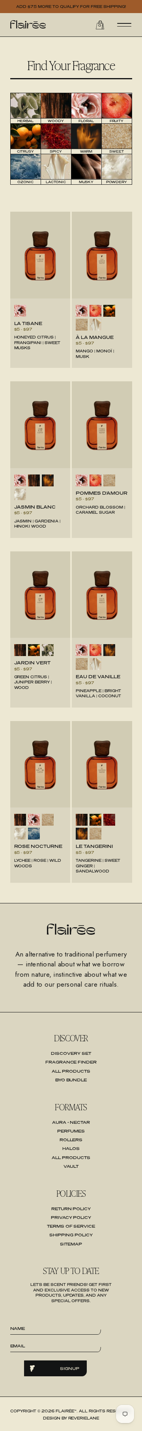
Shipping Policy (71, 1234)
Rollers (71, 1139)
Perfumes (71, 1131)
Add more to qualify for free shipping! (71, 6)
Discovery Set (71, 1053)
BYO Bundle (71, 1079)
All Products (71, 1071)
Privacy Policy (71, 1217)
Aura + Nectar (71, 1122)
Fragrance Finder (71, 1062)
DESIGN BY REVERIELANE (71, 1418)
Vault (71, 1166)
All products (71, 1157)
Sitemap (71, 1244)
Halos (71, 1148)
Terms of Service (71, 1226)
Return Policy (71, 1208)
